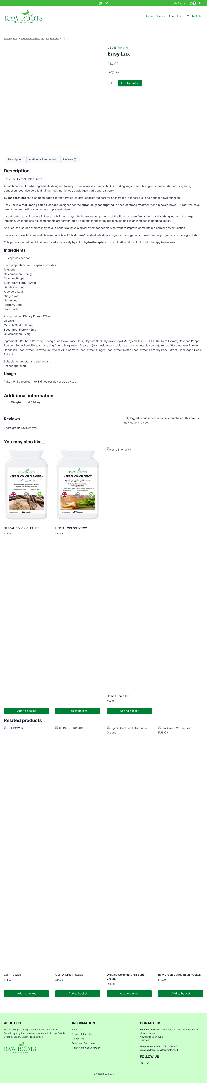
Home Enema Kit (118, 696)
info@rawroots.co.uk (168, 1050)
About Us (77, 1029)
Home (149, 16)
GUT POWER (12, 974)
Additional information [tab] (42, 159)
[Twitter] (106, 3)
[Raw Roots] (24, 16)
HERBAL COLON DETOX (71, 528)
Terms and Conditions (83, 1043)
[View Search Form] (200, 3)
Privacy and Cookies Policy (86, 1047)
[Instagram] (100, 3)
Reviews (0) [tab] (70, 159)
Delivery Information (82, 1034)
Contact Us (194, 16)
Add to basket (130, 83)
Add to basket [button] (26, 710)
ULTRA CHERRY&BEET (70, 974)
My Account (180, 3)
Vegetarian (118, 47)
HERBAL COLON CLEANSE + (23, 528)
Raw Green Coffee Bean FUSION (179, 974)
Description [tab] (15, 159)
